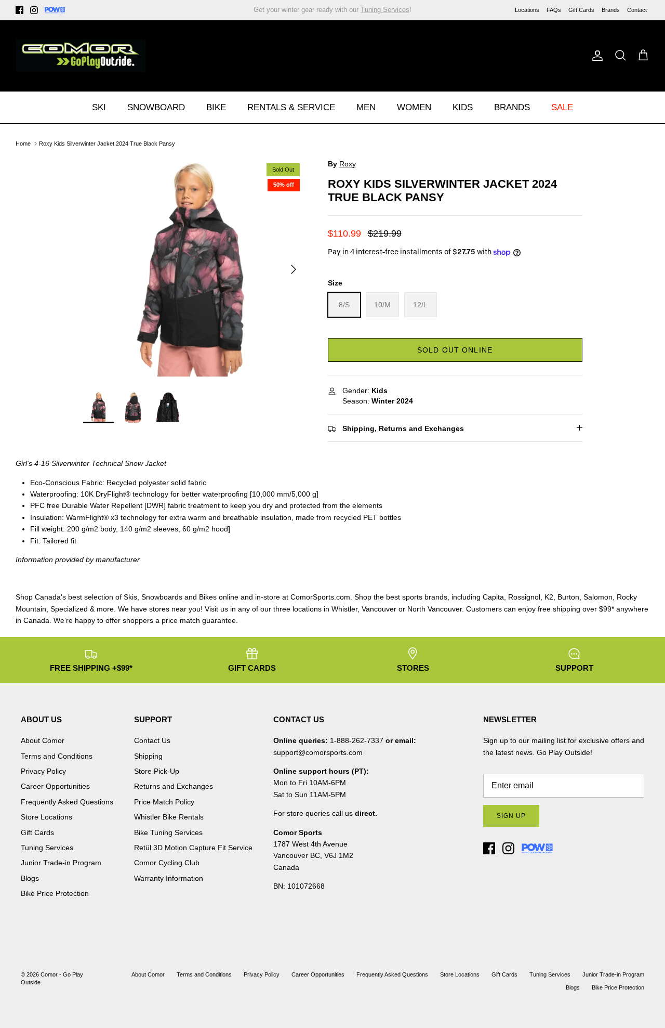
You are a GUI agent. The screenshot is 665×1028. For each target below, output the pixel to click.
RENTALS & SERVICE (291, 107)
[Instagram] (34, 10)
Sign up (511, 815)
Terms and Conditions (56, 756)
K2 (548, 597)
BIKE (216, 107)
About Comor (42, 740)
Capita (493, 597)
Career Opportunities (55, 786)
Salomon (598, 597)
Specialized (69, 609)
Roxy (347, 164)
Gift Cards (581, 10)
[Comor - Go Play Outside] (80, 56)
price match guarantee (199, 620)
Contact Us (152, 740)
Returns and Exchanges (173, 786)
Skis (130, 597)
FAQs (554, 10)
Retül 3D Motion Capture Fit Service (193, 847)
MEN (366, 107)
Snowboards (161, 597)
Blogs (30, 878)
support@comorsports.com (318, 752)
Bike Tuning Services (168, 832)
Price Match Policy (164, 802)
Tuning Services (47, 847)
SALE (562, 107)
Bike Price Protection (55, 893)
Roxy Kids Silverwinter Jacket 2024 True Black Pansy (107, 143)
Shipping (148, 756)
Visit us (216, 609)
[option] (194, 269)
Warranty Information (168, 878)
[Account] (595, 55)
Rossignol (524, 597)
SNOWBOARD (156, 107)
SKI (99, 107)
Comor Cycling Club (167, 862)
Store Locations (46, 817)
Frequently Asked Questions (67, 802)
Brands (611, 10)
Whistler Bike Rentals (169, 817)
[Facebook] (19, 10)
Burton (568, 597)
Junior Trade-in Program (61, 862)
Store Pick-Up (156, 771)
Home (23, 143)
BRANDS (512, 107)
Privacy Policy (43, 771)
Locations (527, 10)
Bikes (208, 597)
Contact (637, 10)
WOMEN (414, 107)
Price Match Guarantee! (355, 13)
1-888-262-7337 (356, 740)
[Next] (293, 269)
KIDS (463, 107)
